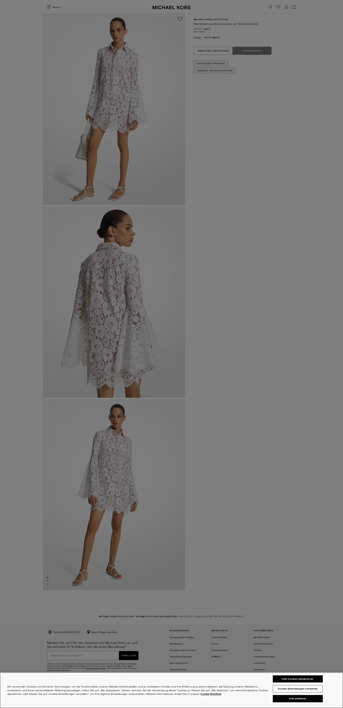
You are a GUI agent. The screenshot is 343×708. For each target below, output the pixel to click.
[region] (171, 690)
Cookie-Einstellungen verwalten (298, 688)
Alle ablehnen (297, 698)
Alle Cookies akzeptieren (297, 678)
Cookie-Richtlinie (210, 694)
